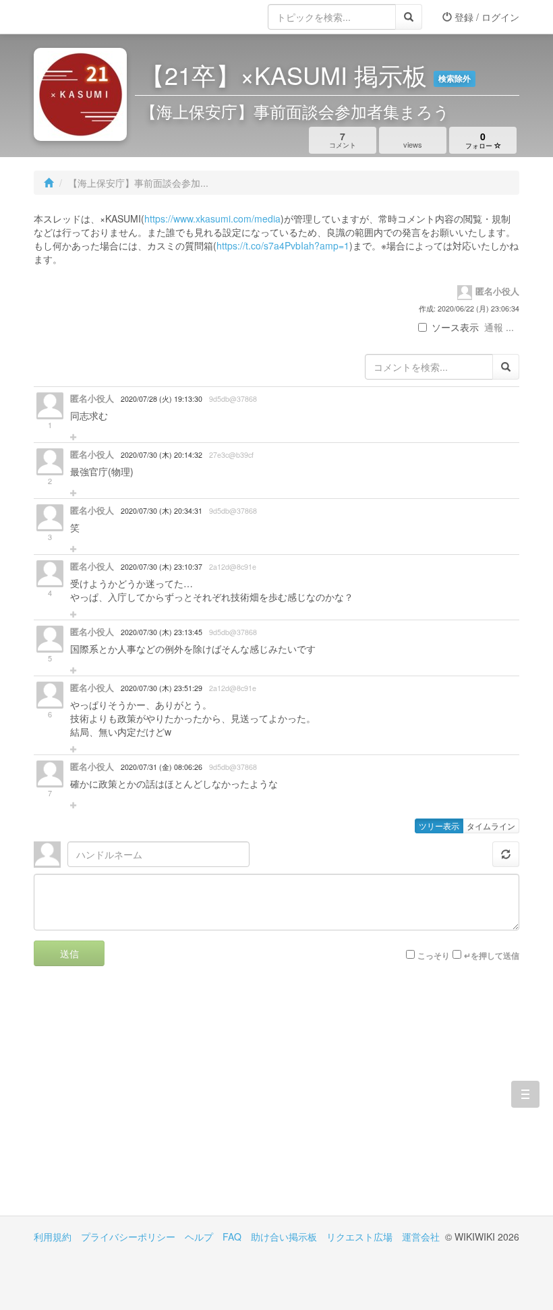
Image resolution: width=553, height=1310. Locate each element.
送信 (69, 953)
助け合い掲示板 (284, 1236)
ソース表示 (455, 327)
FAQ (232, 1236)
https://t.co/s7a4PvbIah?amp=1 (282, 245)
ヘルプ (199, 1236)
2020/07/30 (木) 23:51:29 (161, 688)
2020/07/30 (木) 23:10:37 (161, 567)
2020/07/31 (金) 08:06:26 (161, 767)
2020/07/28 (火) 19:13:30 (161, 399)
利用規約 (52, 1236)
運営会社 (421, 1236)
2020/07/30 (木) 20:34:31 (161, 511)
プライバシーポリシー (128, 1236)
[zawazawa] (88, 17)
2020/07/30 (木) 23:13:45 (161, 632)
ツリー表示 (439, 825)
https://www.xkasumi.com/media (212, 218)
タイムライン (491, 825)
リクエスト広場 (359, 1236)
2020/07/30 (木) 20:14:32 (161, 455)
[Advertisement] (155, 1101)
